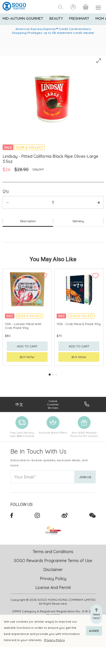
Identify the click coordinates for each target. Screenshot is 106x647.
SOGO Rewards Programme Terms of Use (53, 560)
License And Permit (53, 587)
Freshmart (79, 18)
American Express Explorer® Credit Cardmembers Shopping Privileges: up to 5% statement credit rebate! (53, 31)
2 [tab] (53, 375)
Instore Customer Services (53, 404)
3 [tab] (56, 375)
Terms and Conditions (53, 551)
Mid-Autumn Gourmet (23, 18)
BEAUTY (56, 18)
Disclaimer (53, 569)
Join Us (85, 477)
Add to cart (27, 346)
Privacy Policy (54, 640)
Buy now (27, 357)
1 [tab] (50, 375)
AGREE (94, 631)
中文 (19, 404)
